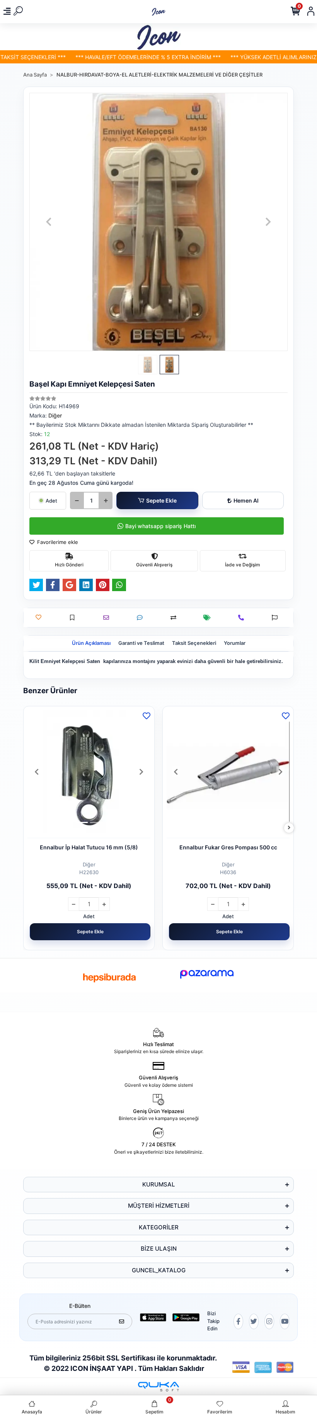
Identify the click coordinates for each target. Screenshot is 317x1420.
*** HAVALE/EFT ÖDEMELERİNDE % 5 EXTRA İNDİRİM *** (130, 57)
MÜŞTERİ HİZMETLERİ (158, 1205)
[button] (48, 222)
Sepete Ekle (161, 500)
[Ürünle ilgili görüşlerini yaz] (141, 617)
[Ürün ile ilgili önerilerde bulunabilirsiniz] (276, 617)
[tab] (91, 643)
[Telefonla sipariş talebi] (243, 617)
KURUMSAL (158, 1184)
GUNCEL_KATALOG (159, 1270)
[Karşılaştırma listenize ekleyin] (175, 617)
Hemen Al (246, 500)
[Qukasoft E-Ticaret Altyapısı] (158, 1386)
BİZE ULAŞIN (159, 1248)
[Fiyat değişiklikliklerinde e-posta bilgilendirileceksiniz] (208, 617)
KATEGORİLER (159, 1227)
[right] (289, 828)
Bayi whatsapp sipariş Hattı (160, 526)
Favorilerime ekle (57, 542)
